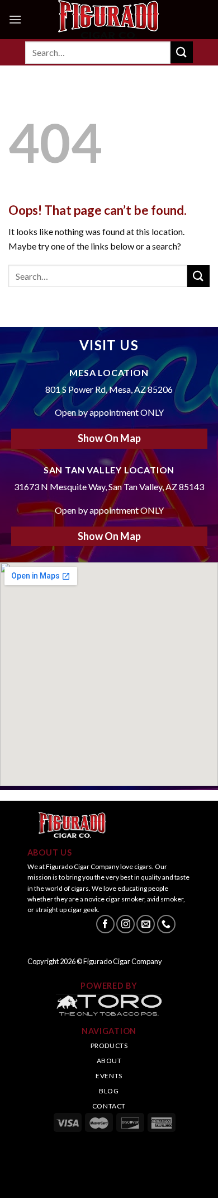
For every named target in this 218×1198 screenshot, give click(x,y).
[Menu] (15, 19)
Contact (109, 1106)
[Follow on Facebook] (105, 924)
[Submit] (181, 52)
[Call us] (166, 924)
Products (109, 1045)
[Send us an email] (145, 924)
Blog (109, 1091)
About (109, 1060)
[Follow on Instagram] (125, 924)
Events (109, 1076)
